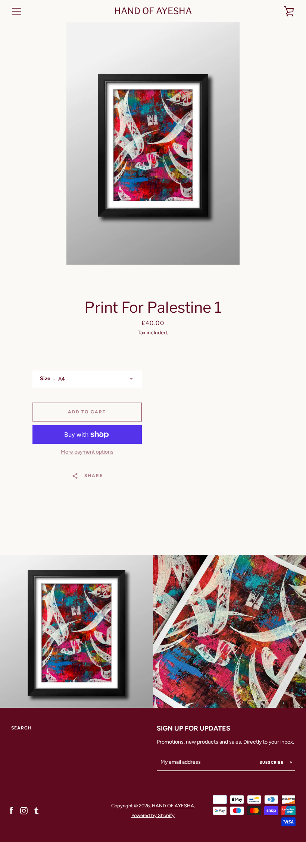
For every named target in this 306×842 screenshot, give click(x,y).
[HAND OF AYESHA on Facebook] (11, 810)
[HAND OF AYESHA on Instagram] (24, 810)
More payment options (87, 452)
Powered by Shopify (153, 815)
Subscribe (272, 762)
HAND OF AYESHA (153, 11)
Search (21, 728)
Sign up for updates (193, 728)
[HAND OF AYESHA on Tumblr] (36, 810)
